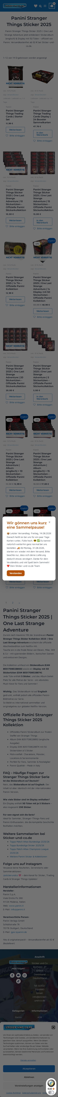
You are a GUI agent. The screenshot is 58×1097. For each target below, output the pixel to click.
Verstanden (16, 573)
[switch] (51, 1092)
